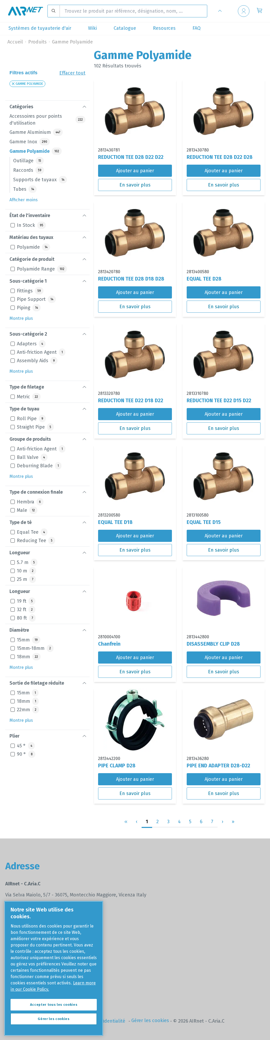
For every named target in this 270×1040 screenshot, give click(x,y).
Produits (37, 42)
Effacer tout (72, 73)
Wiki (92, 28)
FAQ (196, 28)
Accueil (15, 42)
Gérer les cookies (150, 1020)
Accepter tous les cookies (53, 1005)
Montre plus (21, 318)
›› (233, 822)
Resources (164, 28)
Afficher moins (23, 199)
